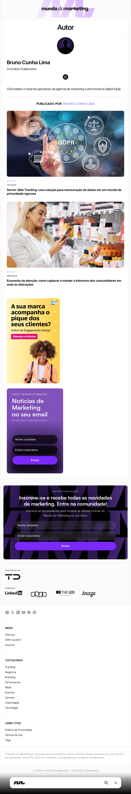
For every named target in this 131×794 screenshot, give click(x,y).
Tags (8, 740)
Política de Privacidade (18, 729)
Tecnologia (11, 707)
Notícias (10, 634)
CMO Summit (13, 639)
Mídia (8, 687)
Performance (12, 682)
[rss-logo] (29, 612)
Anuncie (9, 645)
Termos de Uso (14, 735)
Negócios (10, 672)
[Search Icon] (106, 782)
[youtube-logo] (23, 612)
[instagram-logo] (7, 612)
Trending (10, 667)
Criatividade (12, 702)
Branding (10, 677)
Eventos (9, 692)
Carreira (10, 697)
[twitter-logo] (13, 612)
